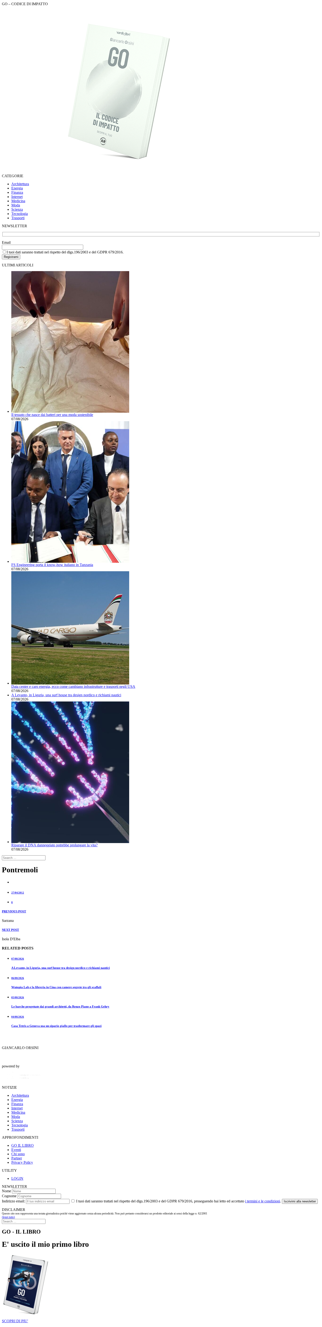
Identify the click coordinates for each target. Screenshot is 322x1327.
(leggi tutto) (8, 1217)
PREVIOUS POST (14, 911)
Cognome (9, 1196)
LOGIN (17, 1178)
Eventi (16, 1150)
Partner (16, 1158)
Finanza (17, 192)
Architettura (20, 184)
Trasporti (18, 218)
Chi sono (18, 1154)
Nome (6, 1191)
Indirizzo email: (13, 1201)
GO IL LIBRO (22, 1145)
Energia (17, 188)
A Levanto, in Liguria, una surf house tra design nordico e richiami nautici (66, 695)
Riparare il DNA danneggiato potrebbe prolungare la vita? (54, 845)
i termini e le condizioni (262, 1201)
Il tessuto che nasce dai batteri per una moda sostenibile (52, 415)
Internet (17, 197)
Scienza (17, 209)
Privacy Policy (22, 1162)
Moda (15, 205)
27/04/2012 (17, 892)
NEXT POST (10, 930)
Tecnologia (19, 214)
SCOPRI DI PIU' (15, 1321)
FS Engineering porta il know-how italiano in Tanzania (52, 565)
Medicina (18, 201)
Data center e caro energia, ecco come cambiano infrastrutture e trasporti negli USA (73, 686)
